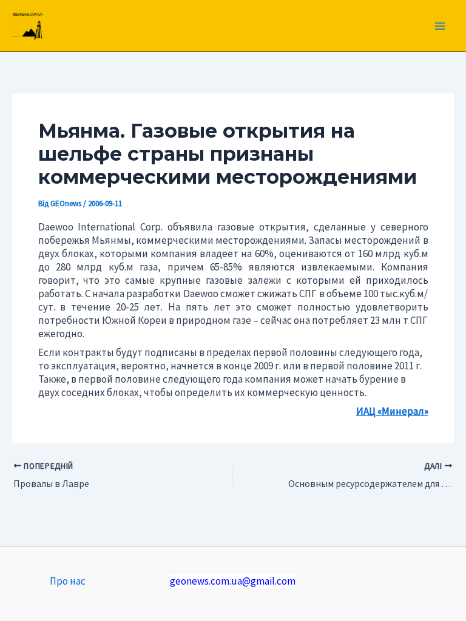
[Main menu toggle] (440, 26)
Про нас (68, 581)
